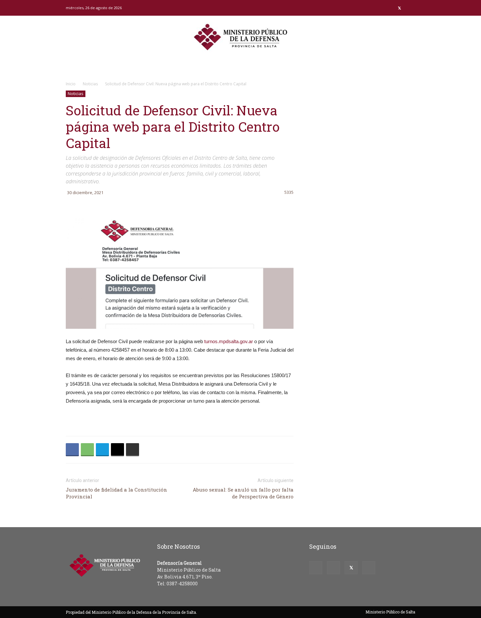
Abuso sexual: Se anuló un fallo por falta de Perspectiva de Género (243, 493)
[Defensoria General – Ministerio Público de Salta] (240, 37)
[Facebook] (378, 7)
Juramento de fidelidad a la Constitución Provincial (116, 493)
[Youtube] (410, 7)
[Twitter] (399, 7)
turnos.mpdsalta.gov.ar (228, 341)
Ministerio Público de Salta (390, 611)
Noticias (90, 84)
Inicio (71, 84)
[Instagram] (389, 7)
